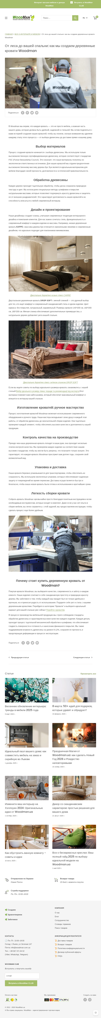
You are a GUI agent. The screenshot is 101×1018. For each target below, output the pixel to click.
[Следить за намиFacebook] (85, 999)
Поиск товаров (61, 928)
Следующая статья (81, 657)
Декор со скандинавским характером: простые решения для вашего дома (73, 808)
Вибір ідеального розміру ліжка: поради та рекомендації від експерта (47, 391)
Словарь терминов (63, 924)
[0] (95, 17)
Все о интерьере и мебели (27, 34)
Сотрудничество (62, 920)
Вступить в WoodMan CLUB (83, 4)
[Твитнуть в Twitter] (32, 112)
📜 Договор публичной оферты (68, 952)
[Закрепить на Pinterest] (27, 112)
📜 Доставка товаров (64, 941)
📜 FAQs (58, 956)
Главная (9, 34)
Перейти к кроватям (55, 610)
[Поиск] (75, 18)
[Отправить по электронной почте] (36, 112)
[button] (85, 17)
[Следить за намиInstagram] (90, 999)
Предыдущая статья (20, 657)
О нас (57, 913)
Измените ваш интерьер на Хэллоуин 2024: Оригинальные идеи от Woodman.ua (24, 808)
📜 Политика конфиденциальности (70, 948)
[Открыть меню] (6, 18)
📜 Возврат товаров (63, 944)
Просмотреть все (89, 674)
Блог (57, 916)
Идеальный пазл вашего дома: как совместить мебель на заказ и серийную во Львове (25, 755)
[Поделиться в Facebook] (22, 112)
